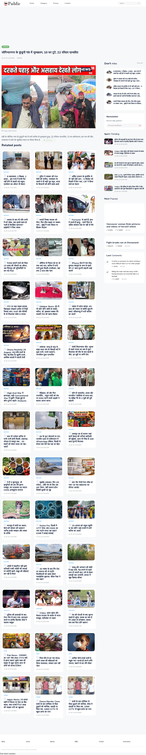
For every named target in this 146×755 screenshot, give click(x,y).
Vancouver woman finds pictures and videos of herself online (123, 225)
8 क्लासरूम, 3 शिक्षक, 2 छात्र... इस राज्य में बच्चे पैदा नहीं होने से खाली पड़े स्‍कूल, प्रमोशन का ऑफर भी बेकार (15, 180)
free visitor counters (7, 754)
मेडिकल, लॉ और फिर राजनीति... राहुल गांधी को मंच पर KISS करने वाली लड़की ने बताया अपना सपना (47, 397)
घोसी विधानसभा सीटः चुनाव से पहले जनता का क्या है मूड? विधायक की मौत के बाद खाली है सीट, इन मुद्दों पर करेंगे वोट (81, 350)
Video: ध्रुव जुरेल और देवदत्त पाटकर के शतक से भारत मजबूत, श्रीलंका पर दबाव (48, 616)
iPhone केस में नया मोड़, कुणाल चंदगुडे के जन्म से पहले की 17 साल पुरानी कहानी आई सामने (80, 267)
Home (32, 3)
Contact (67, 3)
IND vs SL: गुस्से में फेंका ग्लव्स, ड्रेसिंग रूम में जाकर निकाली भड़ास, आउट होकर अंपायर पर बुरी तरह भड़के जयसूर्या (129, 177)
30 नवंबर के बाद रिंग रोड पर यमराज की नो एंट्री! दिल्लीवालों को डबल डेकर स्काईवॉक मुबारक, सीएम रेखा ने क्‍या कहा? (48, 574)
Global (110, 230)
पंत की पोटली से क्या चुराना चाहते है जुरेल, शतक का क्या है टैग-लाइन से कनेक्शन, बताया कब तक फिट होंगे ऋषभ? (81, 618)
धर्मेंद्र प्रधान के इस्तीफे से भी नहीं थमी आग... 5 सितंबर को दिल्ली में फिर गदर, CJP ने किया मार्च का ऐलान (81, 180)
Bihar (3, 741)
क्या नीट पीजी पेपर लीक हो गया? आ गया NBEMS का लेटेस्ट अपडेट (81, 485)
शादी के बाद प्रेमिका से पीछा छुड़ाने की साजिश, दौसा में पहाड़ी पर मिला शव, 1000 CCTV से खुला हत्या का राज (80, 705)
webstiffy (33, 749)
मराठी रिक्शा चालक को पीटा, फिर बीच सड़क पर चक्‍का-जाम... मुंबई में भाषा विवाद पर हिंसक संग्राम (48, 223)
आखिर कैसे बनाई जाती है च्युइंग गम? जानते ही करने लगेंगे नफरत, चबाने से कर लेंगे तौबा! (80, 661)
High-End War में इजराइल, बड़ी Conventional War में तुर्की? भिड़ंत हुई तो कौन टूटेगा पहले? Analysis (16, 397)
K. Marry (120, 230)
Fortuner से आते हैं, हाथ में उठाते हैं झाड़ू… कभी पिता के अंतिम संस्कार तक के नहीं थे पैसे (81, 222)
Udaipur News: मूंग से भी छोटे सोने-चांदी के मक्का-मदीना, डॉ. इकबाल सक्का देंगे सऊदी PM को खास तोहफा (47, 310)
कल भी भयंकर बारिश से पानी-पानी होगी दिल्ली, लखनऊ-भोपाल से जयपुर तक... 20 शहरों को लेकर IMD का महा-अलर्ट (16, 441)
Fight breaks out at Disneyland (122, 242)
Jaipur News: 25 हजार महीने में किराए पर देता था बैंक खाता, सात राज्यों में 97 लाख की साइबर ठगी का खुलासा (16, 703)
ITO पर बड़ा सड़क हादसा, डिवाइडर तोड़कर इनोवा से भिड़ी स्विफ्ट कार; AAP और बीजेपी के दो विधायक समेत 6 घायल (16, 310)
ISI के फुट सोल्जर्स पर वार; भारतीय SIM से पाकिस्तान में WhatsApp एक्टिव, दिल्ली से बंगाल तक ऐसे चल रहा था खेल (48, 440)
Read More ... (50, 140)
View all (140, 63)
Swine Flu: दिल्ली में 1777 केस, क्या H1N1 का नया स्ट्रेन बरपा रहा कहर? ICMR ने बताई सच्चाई (47, 529)
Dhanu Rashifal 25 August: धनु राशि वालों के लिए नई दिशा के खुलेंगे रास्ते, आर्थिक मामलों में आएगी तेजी (15, 353)
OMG (76, 741)
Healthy (110, 246)
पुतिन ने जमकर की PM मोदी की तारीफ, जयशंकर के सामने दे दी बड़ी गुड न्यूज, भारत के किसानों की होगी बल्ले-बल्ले (48, 180)
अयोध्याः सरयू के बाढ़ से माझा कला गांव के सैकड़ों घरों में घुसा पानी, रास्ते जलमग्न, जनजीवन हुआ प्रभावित (48, 350)
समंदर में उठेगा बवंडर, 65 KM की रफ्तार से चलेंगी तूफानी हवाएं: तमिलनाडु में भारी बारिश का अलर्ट (80, 310)
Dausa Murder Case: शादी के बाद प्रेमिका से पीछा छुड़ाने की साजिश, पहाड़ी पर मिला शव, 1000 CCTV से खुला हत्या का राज (48, 706)
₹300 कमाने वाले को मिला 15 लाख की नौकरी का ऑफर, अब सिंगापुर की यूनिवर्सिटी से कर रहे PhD (16, 267)
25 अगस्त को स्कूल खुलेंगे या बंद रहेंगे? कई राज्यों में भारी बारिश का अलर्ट (80, 528)
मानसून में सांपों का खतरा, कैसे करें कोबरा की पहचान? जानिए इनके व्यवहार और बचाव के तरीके (15, 529)
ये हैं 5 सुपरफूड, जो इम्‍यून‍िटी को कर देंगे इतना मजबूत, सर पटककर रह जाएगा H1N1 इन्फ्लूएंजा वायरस (15, 486)
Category (43, 3)
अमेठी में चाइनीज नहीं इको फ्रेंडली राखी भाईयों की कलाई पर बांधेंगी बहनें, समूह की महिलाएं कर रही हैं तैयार (16, 570)
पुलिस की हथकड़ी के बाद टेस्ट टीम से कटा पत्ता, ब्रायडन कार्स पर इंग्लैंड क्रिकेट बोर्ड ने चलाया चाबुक (16, 618)
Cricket (101, 741)
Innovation (126, 741)
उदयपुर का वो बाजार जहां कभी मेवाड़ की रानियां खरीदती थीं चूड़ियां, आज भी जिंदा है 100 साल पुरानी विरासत (81, 437)
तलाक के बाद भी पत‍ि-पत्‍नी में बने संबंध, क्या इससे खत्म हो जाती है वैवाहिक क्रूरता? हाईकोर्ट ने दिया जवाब (16, 223)
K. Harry (116, 279)
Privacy (55, 3)
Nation (52, 741)
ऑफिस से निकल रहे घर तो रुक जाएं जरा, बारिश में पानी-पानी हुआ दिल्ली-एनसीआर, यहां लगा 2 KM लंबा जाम (48, 267)
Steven (120, 246)
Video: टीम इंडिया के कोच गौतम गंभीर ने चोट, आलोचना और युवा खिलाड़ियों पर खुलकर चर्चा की (129, 188)
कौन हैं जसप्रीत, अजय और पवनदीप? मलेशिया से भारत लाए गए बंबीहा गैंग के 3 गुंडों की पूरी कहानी (81, 397)
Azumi (116, 266)
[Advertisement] (73, 26)
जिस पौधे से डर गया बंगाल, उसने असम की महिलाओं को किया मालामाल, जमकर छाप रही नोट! (48, 662)
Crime (28, 741)
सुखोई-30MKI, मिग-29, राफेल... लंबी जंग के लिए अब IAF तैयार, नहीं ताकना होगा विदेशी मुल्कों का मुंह (47, 486)
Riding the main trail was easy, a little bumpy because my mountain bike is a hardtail (125, 274)
